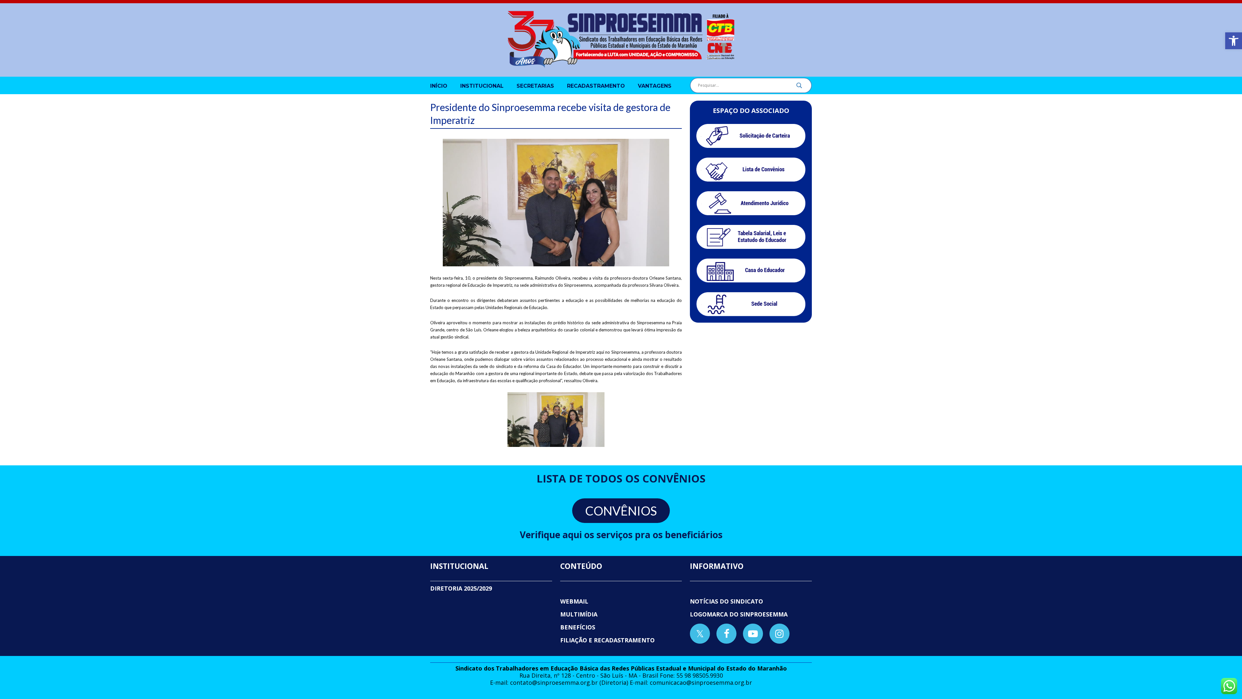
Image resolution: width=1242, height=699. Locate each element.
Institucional (482, 86)
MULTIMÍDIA (578, 614)
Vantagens (654, 86)
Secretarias (535, 86)
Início (438, 86)
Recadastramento (596, 86)
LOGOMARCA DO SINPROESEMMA (739, 614)
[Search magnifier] (799, 87)
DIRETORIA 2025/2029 (461, 588)
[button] (1233, 40)
